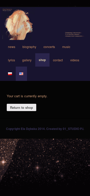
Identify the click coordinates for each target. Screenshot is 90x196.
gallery (27, 60)
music (66, 46)
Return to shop (21, 107)
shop (42, 60)
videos (74, 60)
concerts (49, 46)
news (11, 46)
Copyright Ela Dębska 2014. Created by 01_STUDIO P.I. (45, 128)
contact (58, 60)
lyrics (11, 60)
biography (29, 46)
